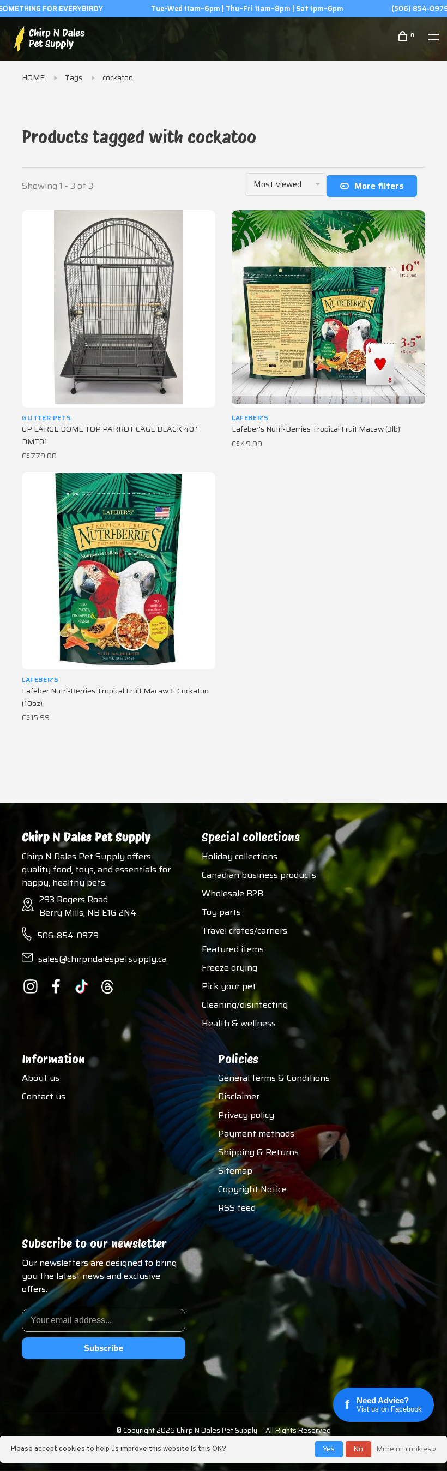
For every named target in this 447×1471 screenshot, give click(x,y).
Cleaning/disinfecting (245, 1005)
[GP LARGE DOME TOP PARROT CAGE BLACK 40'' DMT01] (118, 309)
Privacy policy (246, 1115)
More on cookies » (406, 1449)
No (358, 1449)
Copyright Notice (252, 1189)
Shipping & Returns (258, 1152)
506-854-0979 (68, 935)
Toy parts (221, 912)
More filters (378, 186)
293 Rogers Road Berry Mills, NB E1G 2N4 (87, 906)
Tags (73, 77)
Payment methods (256, 1133)
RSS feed (237, 1208)
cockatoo (117, 77)
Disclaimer (238, 1096)
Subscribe (103, 1348)
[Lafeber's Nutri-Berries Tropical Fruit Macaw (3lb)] (328, 309)
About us (40, 1078)
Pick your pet (229, 986)
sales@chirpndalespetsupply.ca (102, 959)
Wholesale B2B (232, 893)
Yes (329, 1449)
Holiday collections (239, 856)
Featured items (233, 949)
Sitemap (235, 1170)
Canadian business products (259, 875)
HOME (33, 77)
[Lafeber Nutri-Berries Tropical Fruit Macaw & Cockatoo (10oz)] (118, 570)
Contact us (43, 1096)
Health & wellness (239, 1023)
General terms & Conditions (274, 1078)
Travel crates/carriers (244, 930)
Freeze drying (229, 967)
